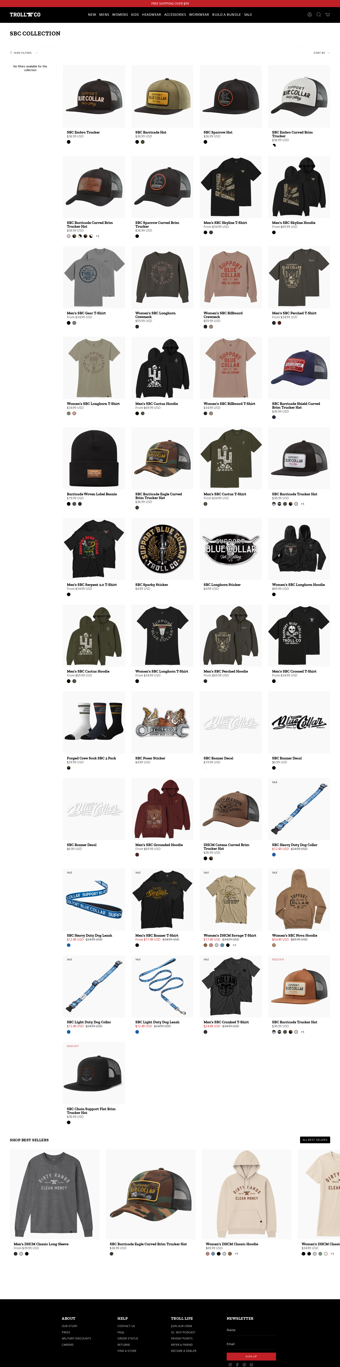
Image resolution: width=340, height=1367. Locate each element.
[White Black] (274, 145)
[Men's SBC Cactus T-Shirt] (231, 458)
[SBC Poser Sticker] (162, 722)
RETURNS (123, 1345)
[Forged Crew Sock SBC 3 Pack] (94, 722)
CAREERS (68, 1345)
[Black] (68, 142)
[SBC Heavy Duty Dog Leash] (94, 900)
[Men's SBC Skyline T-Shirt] (231, 187)
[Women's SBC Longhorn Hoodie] (299, 549)
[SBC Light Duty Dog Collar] (94, 986)
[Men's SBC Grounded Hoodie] (162, 809)
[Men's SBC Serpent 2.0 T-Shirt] (94, 549)
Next (334, 1194)
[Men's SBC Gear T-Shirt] (94, 277)
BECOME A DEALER (183, 1351)
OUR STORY (69, 1326)
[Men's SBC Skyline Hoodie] (299, 187)
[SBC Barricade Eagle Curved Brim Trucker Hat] (162, 458)
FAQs (120, 1332)
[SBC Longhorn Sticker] (231, 549)
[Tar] (137, 326)
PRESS (66, 1332)
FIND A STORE (126, 1351)
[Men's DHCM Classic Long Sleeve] (55, 1194)
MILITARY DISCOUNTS (76, 1338)
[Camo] (137, 507)
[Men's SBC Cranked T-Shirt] (231, 986)
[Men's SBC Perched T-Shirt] (299, 277)
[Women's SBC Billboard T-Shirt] (231, 368)
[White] (205, 768)
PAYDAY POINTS (182, 1338)
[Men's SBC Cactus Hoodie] (162, 368)
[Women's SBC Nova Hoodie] (299, 900)
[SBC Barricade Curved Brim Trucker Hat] (94, 187)
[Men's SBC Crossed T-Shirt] (299, 636)
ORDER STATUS (127, 1338)
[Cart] (327, 14)
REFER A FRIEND (182, 1345)
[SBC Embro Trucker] (94, 96)
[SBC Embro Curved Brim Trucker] (299, 96)
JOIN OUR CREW (181, 1326)
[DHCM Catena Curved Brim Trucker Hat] (231, 809)
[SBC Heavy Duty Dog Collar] (299, 809)
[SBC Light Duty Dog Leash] (162, 986)
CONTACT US (126, 1326)
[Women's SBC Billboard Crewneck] (231, 277)
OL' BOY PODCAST (183, 1332)
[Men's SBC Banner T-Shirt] (162, 900)
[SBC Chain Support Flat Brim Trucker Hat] (94, 1073)
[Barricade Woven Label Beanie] (94, 458)
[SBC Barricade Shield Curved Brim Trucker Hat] (299, 368)
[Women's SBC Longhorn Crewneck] (162, 277)
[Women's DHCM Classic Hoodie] (247, 1194)
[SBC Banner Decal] (231, 722)
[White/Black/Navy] (68, 768)
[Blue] (274, 854)
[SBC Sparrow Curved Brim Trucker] (162, 187)
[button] (104, 14)
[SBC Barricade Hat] (162, 96)
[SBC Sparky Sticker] (162, 549)
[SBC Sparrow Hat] (231, 96)
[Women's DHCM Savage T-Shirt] (231, 900)
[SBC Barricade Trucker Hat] (299, 458)
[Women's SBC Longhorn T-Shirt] (94, 368)
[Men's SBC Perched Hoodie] (231, 636)
